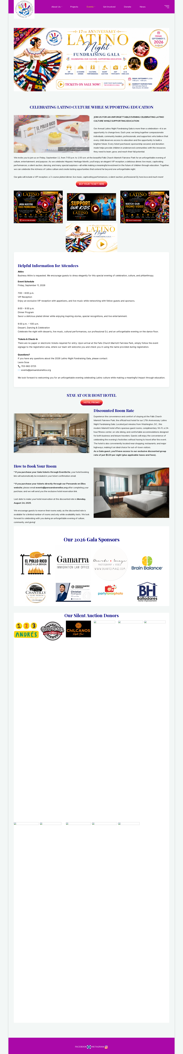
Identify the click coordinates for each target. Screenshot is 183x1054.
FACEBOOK (81, 1046)
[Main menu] (166, 6)
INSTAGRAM (98, 1046)
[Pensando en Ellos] (24, 9)
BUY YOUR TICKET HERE (91, 184)
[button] (85, 134)
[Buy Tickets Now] (91, 84)
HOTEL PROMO (92, 402)
